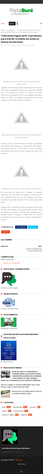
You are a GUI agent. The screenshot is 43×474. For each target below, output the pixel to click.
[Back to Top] (21, 471)
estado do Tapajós (8, 415)
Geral (3, 407)
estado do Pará (18, 411)
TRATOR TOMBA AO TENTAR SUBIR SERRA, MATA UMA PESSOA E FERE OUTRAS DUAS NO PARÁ (20, 386)
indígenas (24, 415)
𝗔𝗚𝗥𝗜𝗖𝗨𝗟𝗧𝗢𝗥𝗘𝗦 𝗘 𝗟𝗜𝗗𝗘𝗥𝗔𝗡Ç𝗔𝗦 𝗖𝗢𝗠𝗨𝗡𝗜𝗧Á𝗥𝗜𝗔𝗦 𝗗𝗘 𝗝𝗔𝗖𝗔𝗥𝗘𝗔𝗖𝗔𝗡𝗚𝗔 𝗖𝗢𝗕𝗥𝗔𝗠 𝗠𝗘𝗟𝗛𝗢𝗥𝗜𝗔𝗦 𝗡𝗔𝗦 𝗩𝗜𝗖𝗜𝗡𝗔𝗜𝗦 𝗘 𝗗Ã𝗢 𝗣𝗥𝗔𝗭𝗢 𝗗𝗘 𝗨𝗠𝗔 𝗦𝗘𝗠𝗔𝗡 (21, 376)
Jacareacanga (17, 407)
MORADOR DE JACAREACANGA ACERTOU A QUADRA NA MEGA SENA (27, 392)
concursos (33, 407)
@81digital (19, 460)
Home (3, 24)
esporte (4, 411)
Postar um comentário (11, 263)
